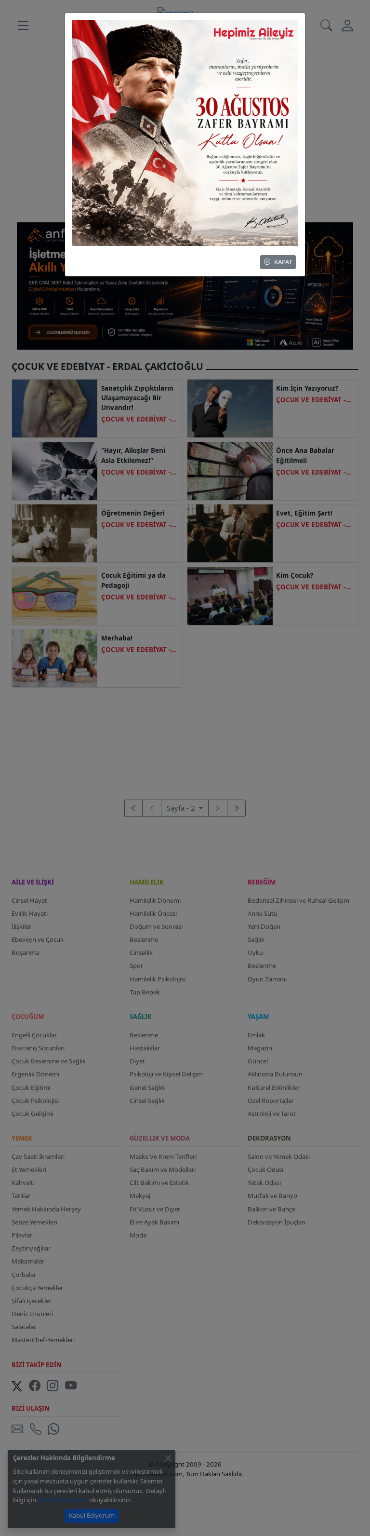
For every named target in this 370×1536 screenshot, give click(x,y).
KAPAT (283, 262)
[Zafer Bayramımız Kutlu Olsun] (185, 132)
